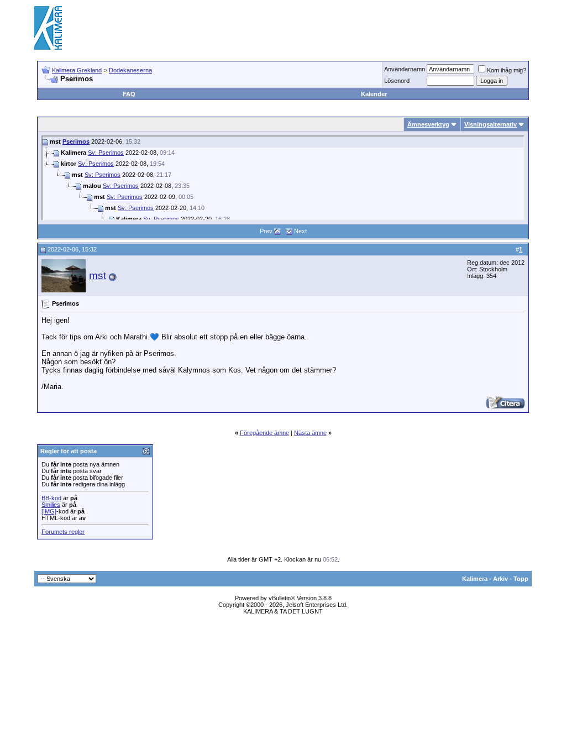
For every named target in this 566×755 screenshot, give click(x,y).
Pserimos (76, 141)
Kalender (374, 94)
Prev (266, 231)
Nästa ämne (310, 432)
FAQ (129, 94)
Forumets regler (63, 531)
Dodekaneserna (130, 70)
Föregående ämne (264, 432)
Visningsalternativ (490, 124)
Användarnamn (404, 69)
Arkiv (500, 578)
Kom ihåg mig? (506, 70)
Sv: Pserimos (106, 152)
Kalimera (475, 578)
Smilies (50, 504)
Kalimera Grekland (77, 70)
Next (300, 231)
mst (97, 275)
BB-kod (51, 498)
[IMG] (48, 511)
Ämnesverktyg (428, 124)
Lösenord (397, 80)
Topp (520, 578)
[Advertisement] (330, 28)
